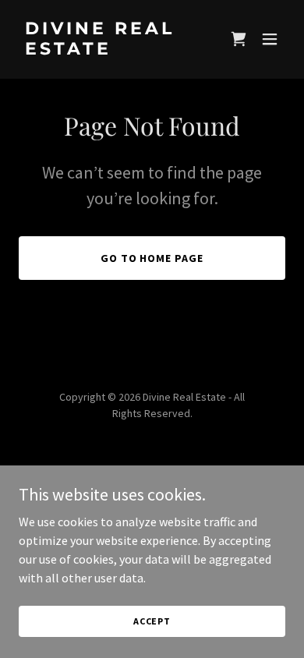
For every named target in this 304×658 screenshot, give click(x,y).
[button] (238, 39)
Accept (152, 621)
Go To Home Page (152, 258)
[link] (112, 50)
